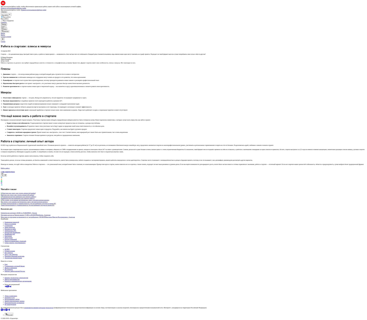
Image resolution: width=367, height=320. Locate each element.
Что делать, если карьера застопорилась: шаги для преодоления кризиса (24, 202)
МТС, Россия (32, 213)
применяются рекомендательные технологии (38, 308)
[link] (4, 29)
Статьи (3, 41)
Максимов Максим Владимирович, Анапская (60, 217)
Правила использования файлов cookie (33, 10)
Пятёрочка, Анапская (43, 215)
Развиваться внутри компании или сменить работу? (18, 198)
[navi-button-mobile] (3, 39)
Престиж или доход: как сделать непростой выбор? (17, 195)
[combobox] (9, 314)
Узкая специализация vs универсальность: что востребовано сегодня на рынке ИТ (27, 205)
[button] (3, 33)
